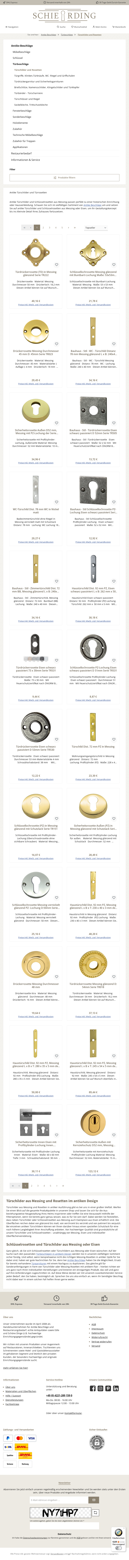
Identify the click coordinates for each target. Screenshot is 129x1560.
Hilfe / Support (13, 1395)
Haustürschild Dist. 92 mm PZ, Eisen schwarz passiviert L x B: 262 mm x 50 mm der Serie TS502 (93, 590)
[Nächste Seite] (68, 227)
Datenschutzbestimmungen (35, 1537)
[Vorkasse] (10, 1464)
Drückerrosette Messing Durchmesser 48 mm (36, 986)
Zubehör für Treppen (24, 141)
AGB (94, 1324)
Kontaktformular (73, 1413)
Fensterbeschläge (22, 110)
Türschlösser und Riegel (27, 98)
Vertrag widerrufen (102, 1341)
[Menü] (124, 1529)
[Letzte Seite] (75, 227)
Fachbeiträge (12, 1404)
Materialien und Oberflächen (21, 1391)
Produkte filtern (66, 177)
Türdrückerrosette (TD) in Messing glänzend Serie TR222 (35, 274)
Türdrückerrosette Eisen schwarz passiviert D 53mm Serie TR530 (36, 748)
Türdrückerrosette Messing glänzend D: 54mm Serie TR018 (93, 986)
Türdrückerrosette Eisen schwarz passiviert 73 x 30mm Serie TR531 (36, 669)
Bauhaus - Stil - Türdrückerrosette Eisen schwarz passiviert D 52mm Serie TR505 (93, 432)
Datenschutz (98, 1333)
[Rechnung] (25, 1464)
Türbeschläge (21, 64)
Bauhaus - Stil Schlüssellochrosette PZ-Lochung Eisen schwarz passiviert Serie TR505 (93, 511)
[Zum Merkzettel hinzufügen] (56, 265)
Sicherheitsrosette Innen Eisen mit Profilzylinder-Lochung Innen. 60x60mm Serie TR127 (35, 1144)
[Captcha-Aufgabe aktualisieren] (95, 1513)
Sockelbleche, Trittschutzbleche (31, 104)
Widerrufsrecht (100, 1337)
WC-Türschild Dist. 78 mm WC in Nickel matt (36, 511)
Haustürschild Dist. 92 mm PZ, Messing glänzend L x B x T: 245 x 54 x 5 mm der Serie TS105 (93, 1065)
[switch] (118, 1548)
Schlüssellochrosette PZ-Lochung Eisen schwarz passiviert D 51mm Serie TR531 (93, 669)
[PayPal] (8, 1438)
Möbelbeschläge (21, 51)
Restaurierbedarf (21, 153)
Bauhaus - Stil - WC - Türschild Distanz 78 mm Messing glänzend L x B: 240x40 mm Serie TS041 (93, 353)
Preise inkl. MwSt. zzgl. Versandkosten (35, 304)
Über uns (10, 1387)
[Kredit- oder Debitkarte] (25, 1438)
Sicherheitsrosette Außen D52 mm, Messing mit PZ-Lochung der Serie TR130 (36, 432)
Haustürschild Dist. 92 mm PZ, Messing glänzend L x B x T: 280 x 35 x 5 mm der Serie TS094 (36, 1065)
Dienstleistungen (14, 1400)
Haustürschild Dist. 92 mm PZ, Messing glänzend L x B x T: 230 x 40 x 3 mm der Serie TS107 (93, 906)
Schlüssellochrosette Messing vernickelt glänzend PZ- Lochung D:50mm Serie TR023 (36, 906)
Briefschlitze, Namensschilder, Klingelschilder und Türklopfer (46, 87)
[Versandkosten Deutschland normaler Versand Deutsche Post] (21, 1446)
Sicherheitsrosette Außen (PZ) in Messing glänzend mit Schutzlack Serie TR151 (93, 827)
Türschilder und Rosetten (28, 69)
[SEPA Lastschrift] (8, 1446)
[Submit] (93, 1500)
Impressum (98, 1328)
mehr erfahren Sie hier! (15, 1368)
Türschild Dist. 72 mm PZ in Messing (93, 746)
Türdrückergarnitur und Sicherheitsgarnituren (38, 81)
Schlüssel (18, 57)
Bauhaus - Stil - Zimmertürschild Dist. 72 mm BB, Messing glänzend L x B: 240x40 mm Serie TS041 (36, 590)
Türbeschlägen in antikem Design (54, 1254)
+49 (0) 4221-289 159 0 (59, 1395)
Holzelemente (20, 122)
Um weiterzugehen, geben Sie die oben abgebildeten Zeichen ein (57, 1521)
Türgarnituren (38, 1263)
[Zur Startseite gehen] (64, 15)
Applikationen (20, 147)
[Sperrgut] (10, 1455)
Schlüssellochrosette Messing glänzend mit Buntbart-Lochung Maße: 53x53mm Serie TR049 (93, 274)
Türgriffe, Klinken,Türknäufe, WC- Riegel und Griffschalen (44, 75)
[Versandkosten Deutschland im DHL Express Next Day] (25, 1455)
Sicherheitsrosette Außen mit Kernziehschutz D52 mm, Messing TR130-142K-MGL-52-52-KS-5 (93, 1144)
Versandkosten (57, 1553)
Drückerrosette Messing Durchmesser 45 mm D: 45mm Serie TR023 (36, 353)
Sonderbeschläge (22, 116)
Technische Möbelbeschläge (28, 134)
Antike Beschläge (22, 45)
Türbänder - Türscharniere (28, 93)
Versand (96, 1346)
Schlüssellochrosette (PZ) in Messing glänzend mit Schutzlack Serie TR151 (36, 827)
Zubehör (17, 128)
